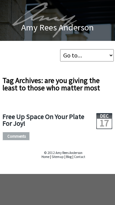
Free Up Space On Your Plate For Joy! (43, 120)
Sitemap (58, 157)
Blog (69, 157)
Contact (79, 157)
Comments (16, 136)
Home (45, 157)
